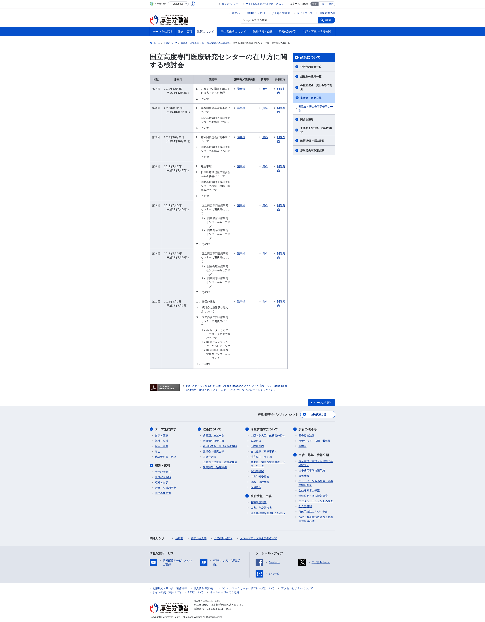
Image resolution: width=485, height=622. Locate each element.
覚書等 (303, 446)
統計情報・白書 (261, 496)
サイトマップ (305, 13)
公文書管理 (305, 506)
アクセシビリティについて (297, 588)
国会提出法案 (306, 435)
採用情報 (256, 487)
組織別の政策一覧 (311, 76)
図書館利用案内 (223, 538)
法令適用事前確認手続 (312, 470)
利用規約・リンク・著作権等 (170, 588)
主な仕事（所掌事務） (264, 451)
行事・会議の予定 (165, 487)
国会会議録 (307, 119)
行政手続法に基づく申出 (313, 511)
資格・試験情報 (260, 481)
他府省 (179, 538)
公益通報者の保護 (309, 490)
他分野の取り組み (165, 456)
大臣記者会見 (163, 471)
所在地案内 (257, 446)
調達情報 (304, 475)
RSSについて (195, 592)
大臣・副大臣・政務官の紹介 (268, 435)
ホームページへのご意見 (224, 592)
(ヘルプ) (280, 3)
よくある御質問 (281, 13)
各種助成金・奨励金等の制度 (316, 87)
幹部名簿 (256, 440)
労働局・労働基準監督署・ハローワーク (268, 464)
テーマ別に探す (165, 429)
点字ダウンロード (231, 3)
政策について (310, 57)
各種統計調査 (259, 502)
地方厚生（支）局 (261, 456)
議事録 (241, 88)
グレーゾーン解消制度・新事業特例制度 (316, 483)
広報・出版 (161, 482)
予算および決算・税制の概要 (316, 129)
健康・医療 (161, 435)
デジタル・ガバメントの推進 (316, 501)
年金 (157, 451)
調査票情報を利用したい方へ (268, 512)
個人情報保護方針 (204, 588)
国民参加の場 (327, 13)
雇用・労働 (161, 446)
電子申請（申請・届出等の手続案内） (316, 463)
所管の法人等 (199, 538)
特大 (331, 3)
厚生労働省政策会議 (312, 150)
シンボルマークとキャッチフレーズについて (248, 588)
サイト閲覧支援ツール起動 (259, 3)
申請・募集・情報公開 (314, 455)
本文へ (236, 13)
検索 (328, 20)
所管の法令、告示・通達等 (314, 440)
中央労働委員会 (260, 476)
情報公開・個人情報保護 (313, 495)
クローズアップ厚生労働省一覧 (258, 538)
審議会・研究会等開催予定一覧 (315, 108)
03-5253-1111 (215, 608)
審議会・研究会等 (311, 97)
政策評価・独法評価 (312, 140)
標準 (314, 3)
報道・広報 (162, 465)
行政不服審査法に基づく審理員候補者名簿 (316, 518)
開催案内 (281, 90)
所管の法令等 (308, 429)
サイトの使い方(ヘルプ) (167, 592)
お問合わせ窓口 (255, 13)
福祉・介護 (161, 440)
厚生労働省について (264, 429)
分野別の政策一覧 (311, 66)
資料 (265, 88)
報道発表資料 (163, 477)
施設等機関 (257, 471)
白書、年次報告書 (261, 507)
